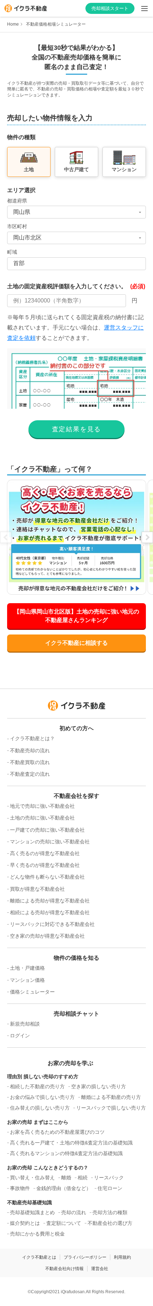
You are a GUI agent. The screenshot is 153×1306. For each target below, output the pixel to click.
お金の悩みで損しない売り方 (42, 1097)
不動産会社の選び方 (110, 1223)
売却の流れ (73, 1212)
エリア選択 (21, 190)
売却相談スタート (109, 8)
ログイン (20, 1035)
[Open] (140, 212)
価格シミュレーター (32, 992)
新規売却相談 (25, 1024)
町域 (12, 252)
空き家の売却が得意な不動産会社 (47, 936)
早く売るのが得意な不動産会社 (45, 865)
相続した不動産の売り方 (37, 1086)
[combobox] (76, 212)
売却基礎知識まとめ (32, 1212)
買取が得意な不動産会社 (37, 889)
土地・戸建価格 (27, 968)
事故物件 (20, 1188)
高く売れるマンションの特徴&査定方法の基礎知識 (66, 1153)
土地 (29, 169)
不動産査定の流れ (30, 774)
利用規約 (122, 1257)
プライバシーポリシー (85, 1257)
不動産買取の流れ (30, 762)
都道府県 (17, 201)
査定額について (63, 1223)
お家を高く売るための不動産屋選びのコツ (57, 1132)
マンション (124, 169)
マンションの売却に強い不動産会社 (50, 841)
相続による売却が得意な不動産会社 (50, 912)
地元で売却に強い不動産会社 (42, 806)
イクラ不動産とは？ (32, 738)
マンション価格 (27, 980)
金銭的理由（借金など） (63, 1188)
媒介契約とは (25, 1223)
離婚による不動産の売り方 (111, 1097)
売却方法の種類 (110, 1212)
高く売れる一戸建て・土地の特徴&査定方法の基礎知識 (71, 1143)
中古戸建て (76, 169)
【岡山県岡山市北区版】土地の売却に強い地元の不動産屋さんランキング (76, 616)
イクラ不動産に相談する (76, 643)
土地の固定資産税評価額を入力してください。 (76, 286)
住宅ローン (109, 1188)
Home (13, 24)
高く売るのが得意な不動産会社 (45, 853)
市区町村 (17, 226)
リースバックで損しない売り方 (111, 1108)
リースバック (109, 1177)
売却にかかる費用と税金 (37, 1234)
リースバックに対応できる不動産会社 (52, 924)
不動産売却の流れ (30, 750)
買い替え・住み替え (32, 1177)
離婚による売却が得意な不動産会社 (50, 901)
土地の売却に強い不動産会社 (42, 818)
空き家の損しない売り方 (98, 1086)
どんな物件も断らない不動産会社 (47, 877)
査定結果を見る (76, 429)
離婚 (66, 1177)
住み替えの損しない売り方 (40, 1108)
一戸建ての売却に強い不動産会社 (47, 830)
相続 (83, 1177)
